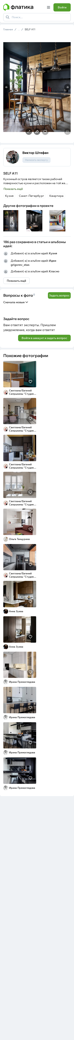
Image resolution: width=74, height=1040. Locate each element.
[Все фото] (60, 220)
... (19, 29)
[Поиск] (7, 17)
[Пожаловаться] (67, 131)
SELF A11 (30, 29)
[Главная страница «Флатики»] (23, 7)
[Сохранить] (30, 381)
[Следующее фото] (67, 87)
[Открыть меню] (48, 7)
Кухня (53, 253)
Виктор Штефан (35, 153)
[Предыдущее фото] (6, 87)
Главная (8, 29)
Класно (54, 271)
